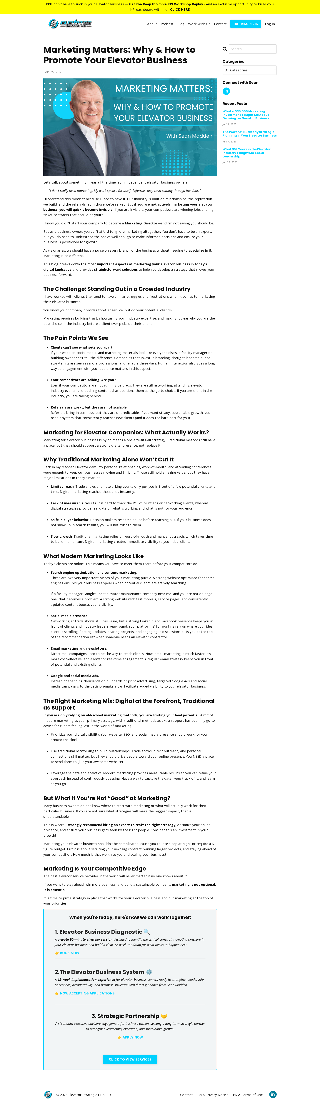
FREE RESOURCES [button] (246, 24)
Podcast (167, 24)
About (152, 24)
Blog (180, 24)
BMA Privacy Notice (212, 1095)
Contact (220, 24)
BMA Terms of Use (248, 1095)
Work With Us (199, 24)
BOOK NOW (69, 953)
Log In (270, 24)
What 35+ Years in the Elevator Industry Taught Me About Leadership (247, 152)
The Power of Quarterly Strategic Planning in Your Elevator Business (250, 133)
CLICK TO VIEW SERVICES (130, 1059)
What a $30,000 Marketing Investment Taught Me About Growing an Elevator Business (246, 115)
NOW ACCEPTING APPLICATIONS (87, 993)
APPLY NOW (133, 1037)
